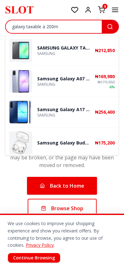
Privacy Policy (40, 245)
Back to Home (67, 185)
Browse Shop (67, 208)
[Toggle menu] (115, 10)
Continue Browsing (34, 258)
